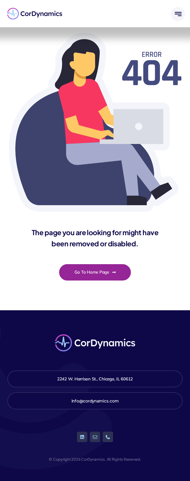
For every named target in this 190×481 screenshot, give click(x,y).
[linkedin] (82, 437)
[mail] (95, 437)
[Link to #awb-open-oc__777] (178, 14)
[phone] (108, 437)
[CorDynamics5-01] (34, 7)
